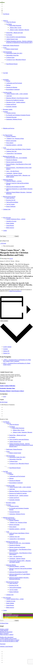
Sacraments (9, 472)
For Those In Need (10, 519)
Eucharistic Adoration (14, 499)
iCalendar (5, 349)
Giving (8, 451)
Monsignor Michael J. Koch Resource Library (12, 391)
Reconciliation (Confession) (16, 482)
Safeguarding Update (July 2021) (17, 457)
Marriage (11, 478)
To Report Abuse (13, 461)
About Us (8, 423)
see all (11, 258)
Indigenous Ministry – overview (17, 566)
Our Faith (5, 471)
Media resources (10, 607)
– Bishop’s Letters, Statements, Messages (22, 432)
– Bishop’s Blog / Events (18, 430)
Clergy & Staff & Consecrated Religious (19, 439)
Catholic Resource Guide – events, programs (20, 487)
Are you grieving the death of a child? (9, 641)
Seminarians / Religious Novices (17, 514)
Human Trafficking (13, 591)
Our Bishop (12, 426)
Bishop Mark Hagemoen (18, 428)
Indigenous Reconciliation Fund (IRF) (18, 572)
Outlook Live (6, 353)
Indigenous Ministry (11, 565)
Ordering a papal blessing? (6, 646)
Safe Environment (10, 455)
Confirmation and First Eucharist (17, 476)
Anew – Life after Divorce (15, 556)
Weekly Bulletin (10, 603)
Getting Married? (4, 630)
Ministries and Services (8, 517)
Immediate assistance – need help (17, 529)
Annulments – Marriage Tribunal (17, 558)
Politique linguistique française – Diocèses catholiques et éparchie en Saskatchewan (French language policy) (21, 445)
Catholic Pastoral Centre (15, 441)
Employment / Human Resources (14, 449)
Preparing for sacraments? (6, 631)
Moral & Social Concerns (12, 582)
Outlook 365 (6, 351)
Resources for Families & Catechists (18, 493)
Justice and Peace (13, 583)
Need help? (3, 644)
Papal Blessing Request (15, 467)
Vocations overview (14, 506)
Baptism (11, 474)
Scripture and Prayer (14, 497)
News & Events (7, 597)
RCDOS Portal (3, 402)
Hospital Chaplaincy (14, 520)
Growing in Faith (10, 485)
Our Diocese (6, 421)
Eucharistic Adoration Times (7, 388)
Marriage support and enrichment (17, 547)
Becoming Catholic (11, 502)
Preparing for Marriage (14, 480)
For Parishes (12, 437)
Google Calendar (7, 346)
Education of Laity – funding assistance (18, 495)
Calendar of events (10, 601)
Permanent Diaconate (14, 511)
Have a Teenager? (4, 633)
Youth (7, 531)
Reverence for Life (13, 585)
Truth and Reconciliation (15, 587)
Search (16, 236)
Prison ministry (12, 526)
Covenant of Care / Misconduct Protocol (19, 463)
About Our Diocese (14, 424)
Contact (5, 610)
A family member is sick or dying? (8, 638)
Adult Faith (12, 489)
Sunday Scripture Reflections (7, 385)
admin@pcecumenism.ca (15, 291)
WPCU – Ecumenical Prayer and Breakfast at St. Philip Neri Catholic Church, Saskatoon (17, 360)
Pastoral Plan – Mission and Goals (17, 435)
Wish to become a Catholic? (7, 634)
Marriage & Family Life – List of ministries (19, 543)
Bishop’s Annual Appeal (15, 452)
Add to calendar (4, 320)
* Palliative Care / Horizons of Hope (18, 522)
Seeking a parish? (4, 629)
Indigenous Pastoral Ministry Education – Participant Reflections (19, 578)
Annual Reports (10, 605)
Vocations (8, 504)
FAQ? (4, 396)
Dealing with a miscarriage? (7, 637)
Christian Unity (10, 594)
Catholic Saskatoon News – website (15, 599)
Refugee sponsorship (14, 524)
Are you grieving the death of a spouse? (9, 640)
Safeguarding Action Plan (15, 459)
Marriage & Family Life (12, 541)
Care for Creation (13, 589)
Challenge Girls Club (14, 536)
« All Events (3, 243)
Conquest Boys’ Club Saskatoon (17, 538)
